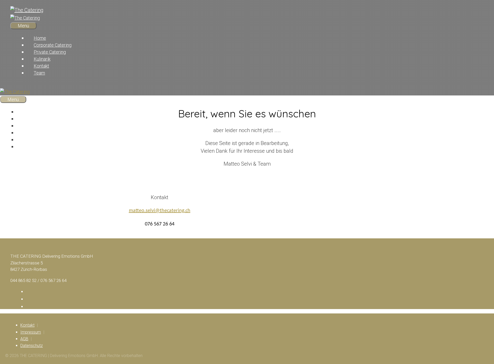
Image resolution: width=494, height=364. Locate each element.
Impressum (30, 332)
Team (39, 73)
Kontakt (41, 66)
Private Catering (50, 52)
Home (40, 38)
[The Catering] (25, 18)
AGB (24, 338)
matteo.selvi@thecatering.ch (159, 210)
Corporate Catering (53, 45)
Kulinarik (42, 59)
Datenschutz (31, 345)
